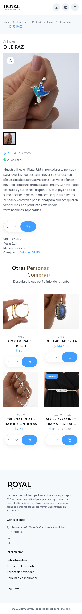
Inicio (7, 22)
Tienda (21, 22)
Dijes (50, 22)
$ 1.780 (21, 351)
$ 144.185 (61, 346)
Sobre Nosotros (17, 560)
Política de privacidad (20, 572)
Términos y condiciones (22, 577)
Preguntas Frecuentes (21, 566)
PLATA (36, 22)
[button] (9, 138)
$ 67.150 (21, 429)
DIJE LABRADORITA (61, 341)
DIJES (36, 252)
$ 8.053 (54, 429)
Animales (66, 22)
